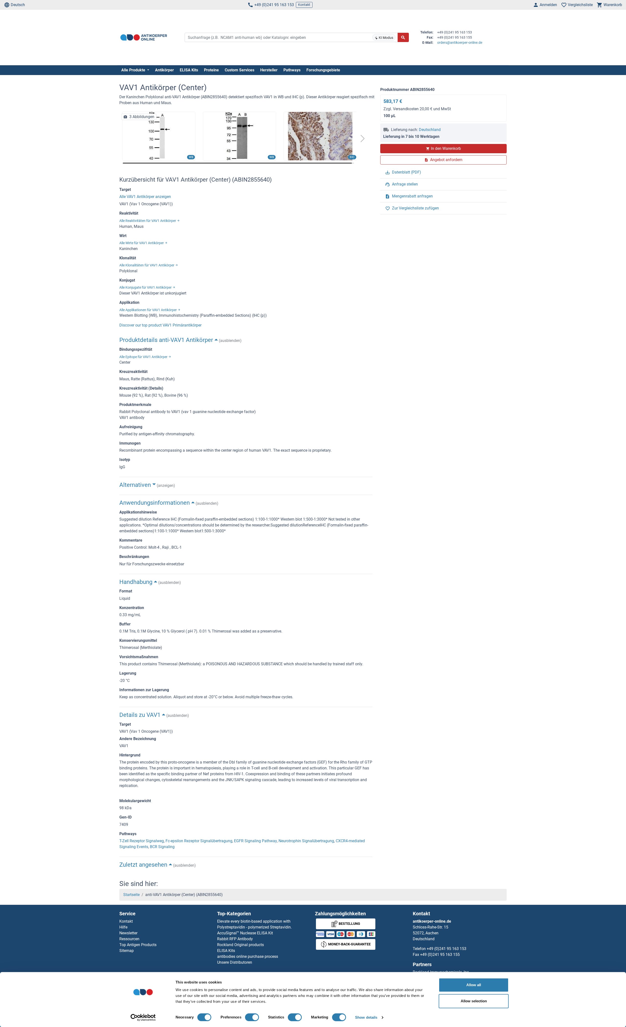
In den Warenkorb (446, 148)
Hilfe (123, 927)
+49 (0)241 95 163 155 (440, 954)
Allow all (473, 985)
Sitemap (126, 950)
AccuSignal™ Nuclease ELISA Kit (245, 933)
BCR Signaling (162, 846)
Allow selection (474, 1001)
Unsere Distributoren (234, 962)
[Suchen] (403, 37)
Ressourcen (129, 939)
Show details (366, 1017)
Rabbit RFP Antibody (235, 939)
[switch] (252, 1017)
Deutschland (430, 129)
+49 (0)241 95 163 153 (274, 4)
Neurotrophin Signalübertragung (306, 841)
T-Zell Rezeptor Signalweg (141, 841)
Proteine (211, 70)
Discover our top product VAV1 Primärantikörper (160, 325)
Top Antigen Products (137, 944)
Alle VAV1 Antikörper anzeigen (145, 196)
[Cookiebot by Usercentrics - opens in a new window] (143, 1017)
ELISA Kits (189, 70)
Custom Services (239, 70)
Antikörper (164, 70)
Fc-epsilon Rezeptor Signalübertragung (199, 841)
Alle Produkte (133, 70)
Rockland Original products (240, 944)
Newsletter (128, 933)
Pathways (292, 70)
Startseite (131, 894)
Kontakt (304, 5)
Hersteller (269, 70)
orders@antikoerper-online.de (459, 42)
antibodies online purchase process (247, 956)
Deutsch (18, 4)
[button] (362, 138)
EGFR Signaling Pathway (255, 841)
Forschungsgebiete (323, 70)
